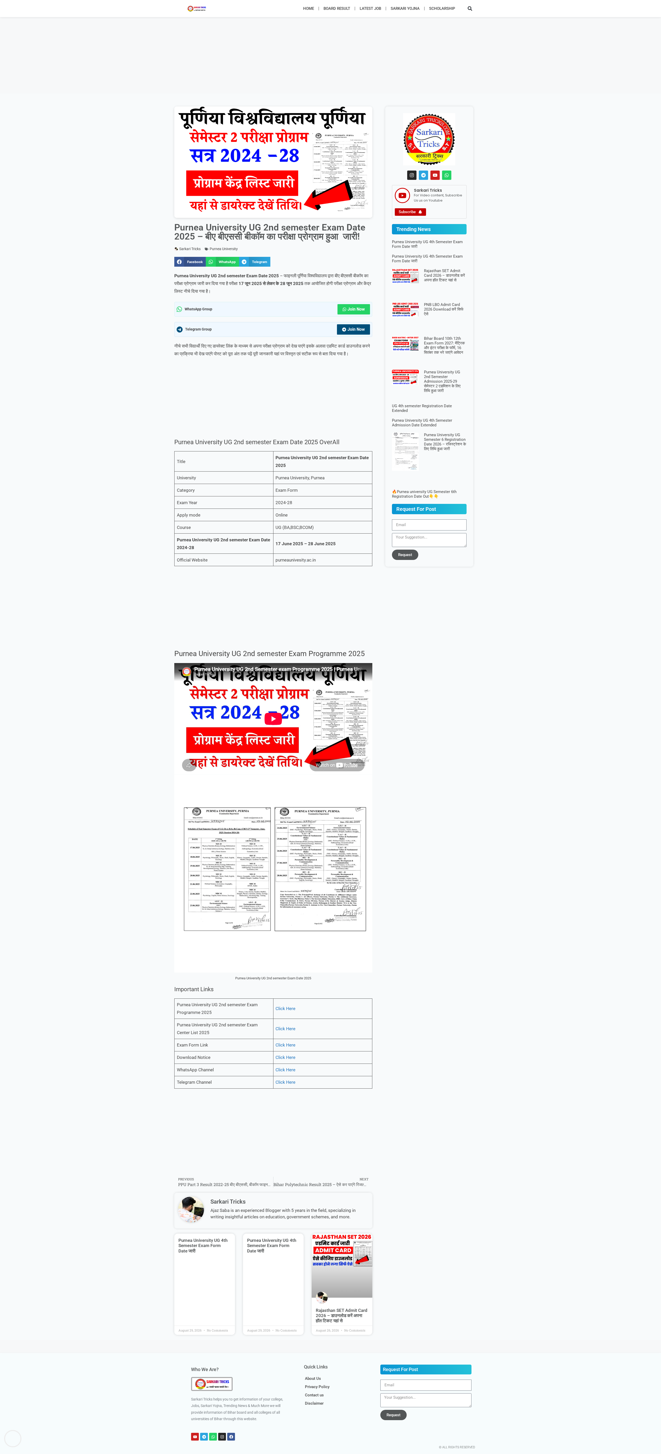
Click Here (285, 1008)
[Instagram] (411, 175)
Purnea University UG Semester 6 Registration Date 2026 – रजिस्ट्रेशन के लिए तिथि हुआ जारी (445, 442)
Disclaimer (314, 1403)
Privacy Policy (317, 1386)
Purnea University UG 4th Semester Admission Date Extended (422, 422)
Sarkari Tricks (428, 190)
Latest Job (370, 8)
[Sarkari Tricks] (402, 195)
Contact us (314, 1395)
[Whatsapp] (446, 175)
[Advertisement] (155, 55)
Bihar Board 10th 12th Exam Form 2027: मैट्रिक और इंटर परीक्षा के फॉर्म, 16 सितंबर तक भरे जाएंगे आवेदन (444, 345)
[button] (470, 8)
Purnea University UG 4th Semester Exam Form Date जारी (202, 1245)
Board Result (337, 8)
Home (308, 8)
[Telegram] (423, 175)
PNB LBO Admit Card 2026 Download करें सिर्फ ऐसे (443, 309)
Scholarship (442, 8)
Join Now (356, 309)
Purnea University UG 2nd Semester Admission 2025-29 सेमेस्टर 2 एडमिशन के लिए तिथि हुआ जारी (442, 381)
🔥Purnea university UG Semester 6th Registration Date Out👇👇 (424, 494)
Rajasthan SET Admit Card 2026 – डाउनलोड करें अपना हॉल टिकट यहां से (341, 1316)
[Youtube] (435, 175)
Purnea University (224, 249)
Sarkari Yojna (405, 8)
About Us (313, 1378)
